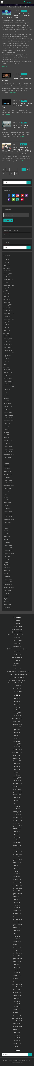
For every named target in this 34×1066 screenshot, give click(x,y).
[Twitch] (9, 198)
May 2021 (6, 432)
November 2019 (8, 480)
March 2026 (7, 271)
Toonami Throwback (18, 677)
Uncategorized (18, 691)
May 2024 (6, 330)
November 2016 (8, 582)
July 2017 (6, 559)
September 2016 (8, 587)
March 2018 (7, 536)
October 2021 (7, 418)
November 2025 (8, 279)
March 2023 (7, 370)
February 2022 (7, 406)
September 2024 (8, 319)
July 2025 (6, 291)
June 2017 (6, 562)
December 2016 (8, 579)
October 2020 (7, 452)
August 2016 (7, 590)
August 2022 (7, 389)
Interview (18, 637)
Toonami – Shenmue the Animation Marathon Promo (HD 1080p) (16, 78)
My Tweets (6, 235)
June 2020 (6, 463)
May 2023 (6, 364)
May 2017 (6, 565)
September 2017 (8, 553)
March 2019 (7, 502)
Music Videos (18, 640)
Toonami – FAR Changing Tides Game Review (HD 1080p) (15, 127)
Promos (23, 11)
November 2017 (8, 548)
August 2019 (7, 488)
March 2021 (7, 438)
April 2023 (6, 367)
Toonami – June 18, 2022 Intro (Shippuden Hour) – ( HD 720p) (17, 105)
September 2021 (8, 421)
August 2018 (7, 522)
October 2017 (7, 551)
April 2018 (6, 534)
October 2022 (7, 384)
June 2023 (6, 361)
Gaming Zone (18, 632)
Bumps (18, 623)
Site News (18, 669)
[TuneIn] (18, 198)
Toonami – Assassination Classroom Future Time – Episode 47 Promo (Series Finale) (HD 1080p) (16, 149)
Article (18, 620)
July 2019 (6, 491)
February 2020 (7, 474)
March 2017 (7, 570)
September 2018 (8, 519)
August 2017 (7, 556)
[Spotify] (13, 198)
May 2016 (6, 599)
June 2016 (6, 596)
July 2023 (6, 358)
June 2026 (6, 262)
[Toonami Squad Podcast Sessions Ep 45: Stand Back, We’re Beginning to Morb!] (6, 12)
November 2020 (8, 449)
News (18, 643)
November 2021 (8, 415)
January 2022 (7, 409)
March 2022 (7, 404)
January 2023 (7, 375)
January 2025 (7, 308)
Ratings (18, 663)
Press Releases (18, 657)
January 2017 (7, 576)
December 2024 (8, 310)
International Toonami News (17, 635)
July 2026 (6, 259)
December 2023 (8, 344)
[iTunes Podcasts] (26, 194)
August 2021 (7, 423)
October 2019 (7, 483)
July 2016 (6, 593)
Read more (5, 66)
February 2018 (7, 539)
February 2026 (7, 274)
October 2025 (7, 282)
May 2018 (6, 531)
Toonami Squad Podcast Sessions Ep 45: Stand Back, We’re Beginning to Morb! (16, 15)
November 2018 (8, 514)
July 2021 (6, 426)
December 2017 (8, 545)
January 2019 (7, 508)
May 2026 (6, 265)
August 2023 (7, 356)
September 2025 (8, 285)
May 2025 (6, 296)
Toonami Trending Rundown (18, 683)
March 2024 (7, 336)
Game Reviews (17, 629)
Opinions (18, 646)
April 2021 (6, 435)
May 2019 (6, 497)
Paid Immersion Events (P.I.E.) (18, 649)
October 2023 (7, 350)
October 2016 (7, 584)
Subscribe (8, 220)
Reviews (17, 666)
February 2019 (7, 505)
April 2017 (6, 568)
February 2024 (7, 339)
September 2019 (8, 486)
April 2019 (6, 500)
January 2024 (7, 341)
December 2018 (8, 511)
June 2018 (6, 528)
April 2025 (6, 299)
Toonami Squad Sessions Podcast (18, 674)
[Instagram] (18, 194)
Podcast (17, 652)
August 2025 (7, 288)
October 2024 (7, 316)
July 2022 (6, 392)
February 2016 (7, 607)
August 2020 (7, 457)
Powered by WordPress (23, 1060)
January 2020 (7, 477)
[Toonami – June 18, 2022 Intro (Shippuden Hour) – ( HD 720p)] (6, 102)
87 (12, 173)
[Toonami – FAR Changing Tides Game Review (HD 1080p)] (6, 124)
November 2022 (8, 381)
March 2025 (7, 302)
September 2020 (8, 454)
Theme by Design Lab (17, 1062)
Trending (18, 688)
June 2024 (6, 327)
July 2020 (6, 460)
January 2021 (7, 443)
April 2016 (6, 601)
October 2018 (7, 517)
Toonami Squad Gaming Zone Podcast (18, 671)
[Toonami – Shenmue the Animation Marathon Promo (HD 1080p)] (6, 75)
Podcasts (18, 654)
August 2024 (7, 322)
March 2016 (7, 604)
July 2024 (6, 324)
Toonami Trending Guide (18, 680)
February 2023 (7, 372)
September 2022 (8, 387)
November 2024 (8, 313)
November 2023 (8, 347)
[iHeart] (22, 198)
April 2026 (6, 268)
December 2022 (8, 378)
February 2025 (7, 305)
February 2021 (7, 440)
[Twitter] (13, 194)
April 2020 (6, 469)
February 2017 (7, 573)
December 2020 (8, 446)
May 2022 (6, 398)
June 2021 (6, 429)
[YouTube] (22, 194)
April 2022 (6, 401)
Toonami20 (18, 686)
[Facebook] (9, 194)
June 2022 (6, 395)
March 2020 (7, 471)
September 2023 (8, 353)
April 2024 (6, 333)
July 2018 (6, 525)
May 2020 (6, 466)
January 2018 (7, 542)
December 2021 (8, 412)
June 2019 (6, 494)
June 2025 (6, 293)
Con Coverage (18, 626)
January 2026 (7, 276)
